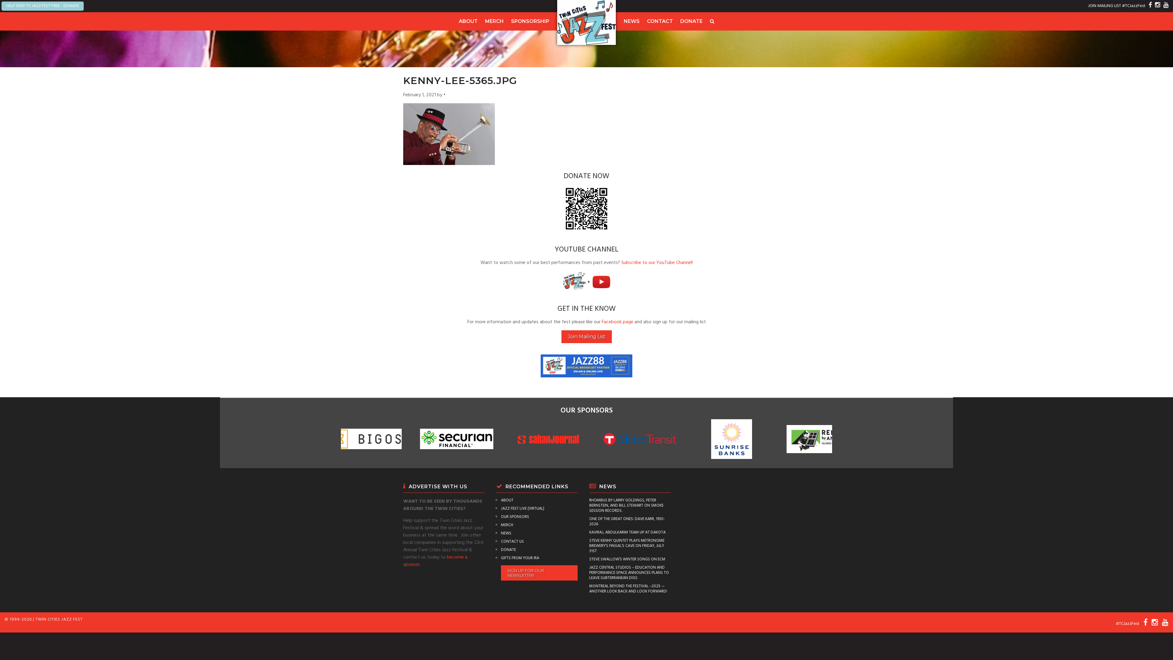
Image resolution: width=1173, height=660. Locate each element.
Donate (691, 21)
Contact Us (512, 541)
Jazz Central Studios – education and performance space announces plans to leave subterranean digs (629, 572)
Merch (494, 21)
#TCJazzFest (1134, 5)
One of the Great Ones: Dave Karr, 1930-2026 (627, 521)
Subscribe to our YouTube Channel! (657, 263)
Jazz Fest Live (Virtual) (522, 508)
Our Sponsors (515, 517)
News (632, 21)
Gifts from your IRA (520, 558)
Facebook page (617, 322)
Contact (660, 21)
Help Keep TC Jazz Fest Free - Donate (42, 5)
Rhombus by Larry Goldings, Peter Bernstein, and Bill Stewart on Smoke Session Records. (626, 505)
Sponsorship (530, 21)
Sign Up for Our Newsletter (525, 573)
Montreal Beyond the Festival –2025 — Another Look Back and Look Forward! (628, 589)
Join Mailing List (586, 336)
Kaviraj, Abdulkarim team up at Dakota (627, 532)
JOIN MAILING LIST (1104, 5)
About (468, 21)
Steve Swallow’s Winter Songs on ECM (627, 559)
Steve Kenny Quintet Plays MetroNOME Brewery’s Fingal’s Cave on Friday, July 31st (626, 545)
